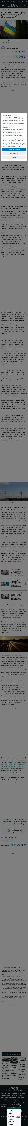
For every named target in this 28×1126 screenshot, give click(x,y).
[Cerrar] (20, 1106)
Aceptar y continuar (14, 149)
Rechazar (14, 157)
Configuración (14, 153)
